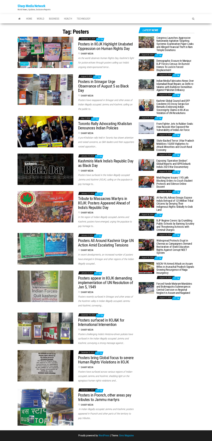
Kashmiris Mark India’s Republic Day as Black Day (105, 163)
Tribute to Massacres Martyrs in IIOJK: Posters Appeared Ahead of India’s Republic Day (104, 203)
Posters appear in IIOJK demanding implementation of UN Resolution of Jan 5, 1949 (105, 282)
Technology (83, 18)
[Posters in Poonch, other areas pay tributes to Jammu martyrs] (45, 406)
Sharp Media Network (31, 6)
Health (68, 18)
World (40, 18)
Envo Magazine (126, 435)
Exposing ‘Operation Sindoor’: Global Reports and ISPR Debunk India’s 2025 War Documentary (173, 163)
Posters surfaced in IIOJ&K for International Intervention (101, 322)
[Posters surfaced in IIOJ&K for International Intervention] (45, 328)
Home (29, 18)
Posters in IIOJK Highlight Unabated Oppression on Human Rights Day (105, 46)
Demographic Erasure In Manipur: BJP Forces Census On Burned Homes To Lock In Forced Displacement (174, 65)
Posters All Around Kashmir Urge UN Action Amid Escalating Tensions (106, 242)
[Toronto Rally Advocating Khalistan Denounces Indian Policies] (45, 131)
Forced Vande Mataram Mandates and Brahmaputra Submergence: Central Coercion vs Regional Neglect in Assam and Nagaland (174, 288)
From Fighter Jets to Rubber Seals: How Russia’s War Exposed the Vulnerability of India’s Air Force (174, 127)
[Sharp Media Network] (19, 18)
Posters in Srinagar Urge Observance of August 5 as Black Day (103, 86)
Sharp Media (87, 53)
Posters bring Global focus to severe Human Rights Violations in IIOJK (105, 360)
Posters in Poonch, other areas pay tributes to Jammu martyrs (104, 397)
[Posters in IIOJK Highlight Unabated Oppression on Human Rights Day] (45, 52)
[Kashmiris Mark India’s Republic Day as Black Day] (45, 169)
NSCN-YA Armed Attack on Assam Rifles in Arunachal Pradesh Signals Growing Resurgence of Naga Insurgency (175, 268)
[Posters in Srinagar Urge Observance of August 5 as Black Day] (45, 89)
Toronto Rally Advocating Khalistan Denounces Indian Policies (105, 125)
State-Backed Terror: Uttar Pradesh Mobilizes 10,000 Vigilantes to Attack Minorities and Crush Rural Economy (175, 145)
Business (54, 18)
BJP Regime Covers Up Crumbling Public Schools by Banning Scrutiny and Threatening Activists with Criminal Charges (175, 225)
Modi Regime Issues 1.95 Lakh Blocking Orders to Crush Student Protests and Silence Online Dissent (174, 182)
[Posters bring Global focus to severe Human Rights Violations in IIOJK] (45, 365)
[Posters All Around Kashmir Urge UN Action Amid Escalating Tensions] (45, 248)
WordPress (104, 435)
